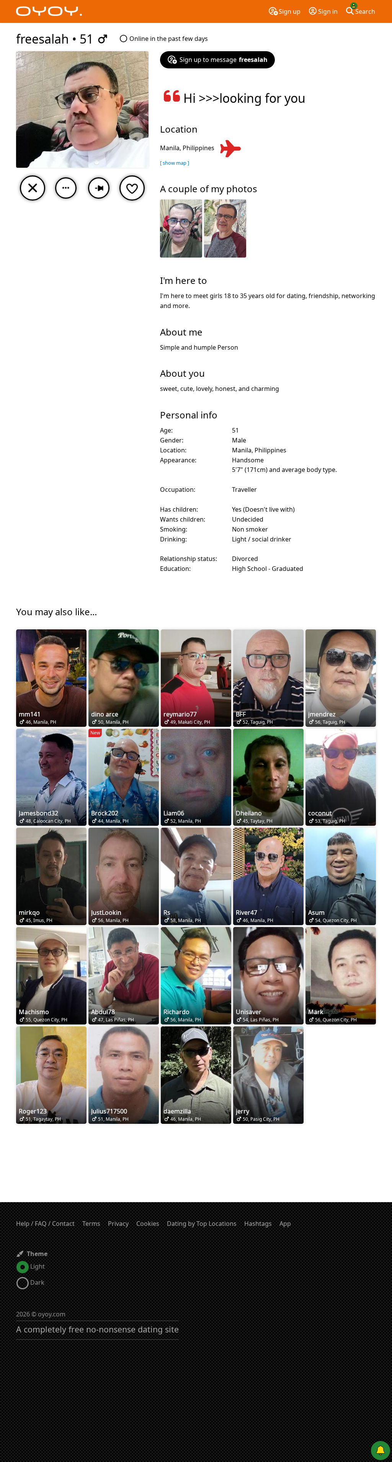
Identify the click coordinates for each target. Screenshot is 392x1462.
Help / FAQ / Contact (45, 1223)
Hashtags (258, 1223)
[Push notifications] (380, 1450)
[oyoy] (49, 11)
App (285, 1223)
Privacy (118, 1223)
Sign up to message (224, 59)
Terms (91, 1223)
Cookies (147, 1223)
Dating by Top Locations (202, 1223)
